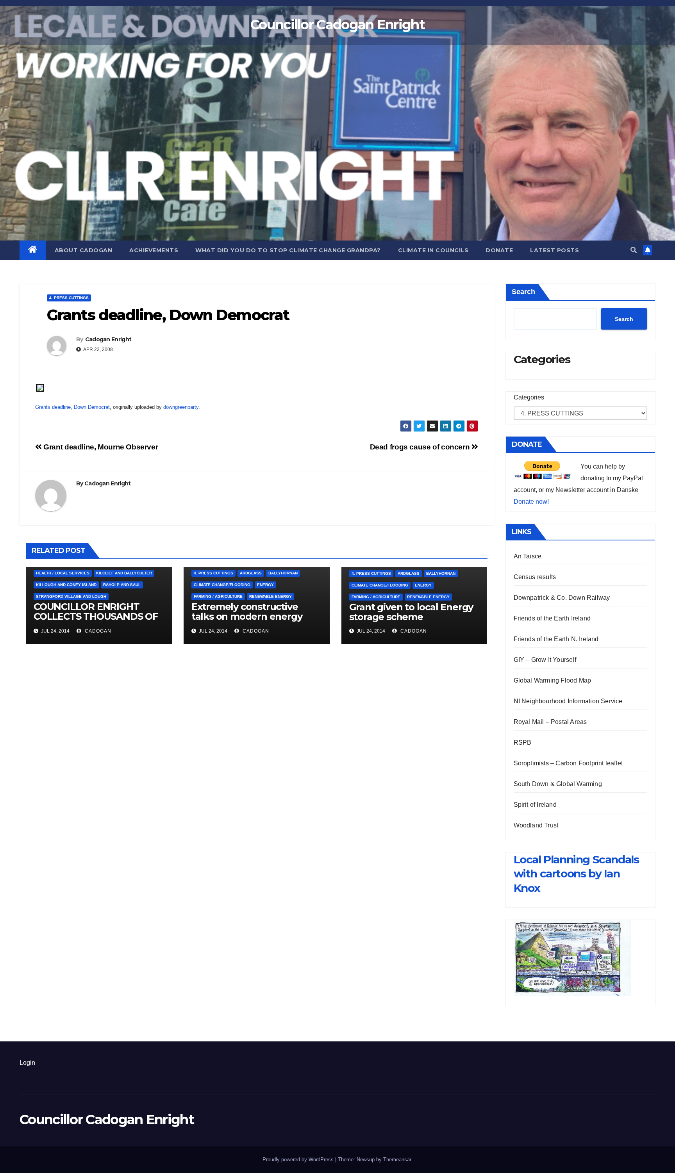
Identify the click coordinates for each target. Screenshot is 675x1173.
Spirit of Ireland (535, 804)
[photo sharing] (40, 387)
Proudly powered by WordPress (298, 1159)
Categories (529, 397)
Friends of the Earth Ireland (552, 618)
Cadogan (97, 631)
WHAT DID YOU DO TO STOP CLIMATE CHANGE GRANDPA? (288, 250)
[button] (633, 250)
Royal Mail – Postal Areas (550, 721)
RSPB (523, 742)
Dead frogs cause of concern (420, 447)
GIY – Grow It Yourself (545, 659)
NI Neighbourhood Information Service (568, 701)
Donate (499, 250)
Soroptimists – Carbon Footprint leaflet (568, 763)
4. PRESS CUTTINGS (69, 298)
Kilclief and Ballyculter (124, 573)
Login (27, 1062)
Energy (265, 585)
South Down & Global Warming (558, 784)
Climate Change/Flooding (222, 585)
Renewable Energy (270, 596)
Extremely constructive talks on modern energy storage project (246, 616)
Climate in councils (433, 250)
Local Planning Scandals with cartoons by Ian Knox (576, 874)
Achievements (153, 250)
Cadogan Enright (108, 339)
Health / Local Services (62, 573)
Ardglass (251, 573)
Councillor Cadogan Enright (337, 24)
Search (523, 292)
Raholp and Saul (122, 585)
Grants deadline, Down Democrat (72, 407)
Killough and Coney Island (66, 585)
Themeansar (397, 1159)
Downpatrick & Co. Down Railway (562, 597)
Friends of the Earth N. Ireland (556, 639)
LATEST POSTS (554, 250)
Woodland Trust (536, 825)
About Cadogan (83, 250)
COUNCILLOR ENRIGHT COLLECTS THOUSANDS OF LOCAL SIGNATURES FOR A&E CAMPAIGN (96, 621)
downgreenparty (180, 407)
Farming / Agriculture (218, 596)
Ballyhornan (283, 573)
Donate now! (531, 501)
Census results (535, 577)
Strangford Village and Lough (71, 596)
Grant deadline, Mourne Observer (100, 447)
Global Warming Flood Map (552, 680)
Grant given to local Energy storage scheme (411, 611)
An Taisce (528, 556)
